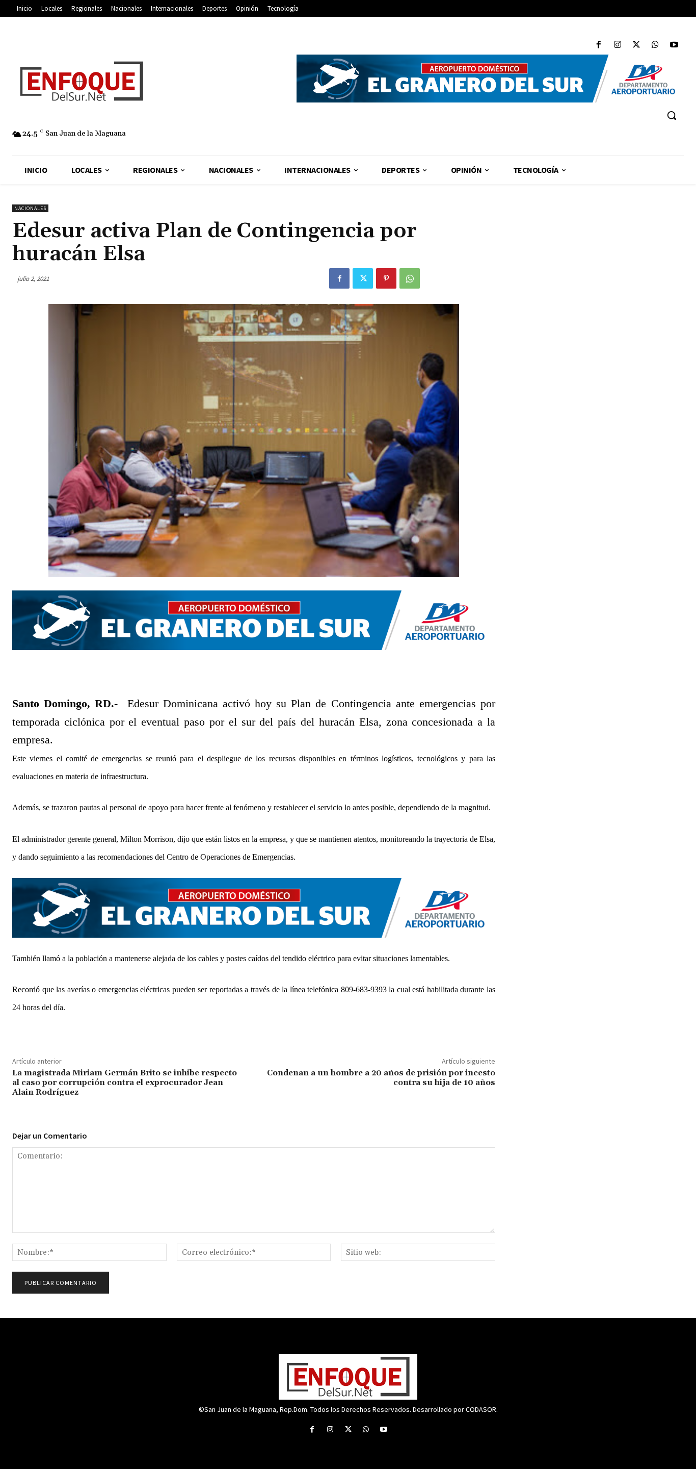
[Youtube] (674, 45)
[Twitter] (636, 45)
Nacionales (30, 208)
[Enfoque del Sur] (149, 81)
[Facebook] (598, 45)
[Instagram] (617, 45)
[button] (671, 115)
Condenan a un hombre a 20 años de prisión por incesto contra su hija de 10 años (381, 1078)
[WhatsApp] (655, 45)
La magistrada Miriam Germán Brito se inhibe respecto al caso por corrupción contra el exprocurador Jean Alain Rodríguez (124, 1082)
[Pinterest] (386, 278)
